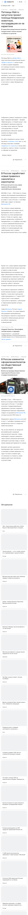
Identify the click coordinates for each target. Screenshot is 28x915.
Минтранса (8, 309)
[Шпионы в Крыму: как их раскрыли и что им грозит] (14, 621)
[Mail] (5, 2)
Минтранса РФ (5, 204)
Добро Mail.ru (17, 58)
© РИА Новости (15, 170)
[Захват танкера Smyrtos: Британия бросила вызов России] (14, 596)
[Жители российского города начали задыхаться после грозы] (14, 646)
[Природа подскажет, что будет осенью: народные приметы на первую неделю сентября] (14, 898)
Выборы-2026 (6, 5)
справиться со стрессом (9, 146)
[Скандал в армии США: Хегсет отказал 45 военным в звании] (14, 747)
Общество (21, 9)
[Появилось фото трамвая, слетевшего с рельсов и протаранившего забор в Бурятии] (14, 722)
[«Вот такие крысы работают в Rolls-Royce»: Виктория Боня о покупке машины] (14, 521)
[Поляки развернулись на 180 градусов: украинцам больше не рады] (14, 822)
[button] (14, 44)
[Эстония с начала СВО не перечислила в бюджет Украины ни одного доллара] (14, 772)
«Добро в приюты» (7, 62)
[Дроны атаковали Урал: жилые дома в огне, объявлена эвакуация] (14, 697)
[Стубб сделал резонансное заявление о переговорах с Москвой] (14, 848)
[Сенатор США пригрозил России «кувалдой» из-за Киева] (14, 873)
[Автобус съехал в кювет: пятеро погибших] (14, 672)
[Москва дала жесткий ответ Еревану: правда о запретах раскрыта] (14, 571)
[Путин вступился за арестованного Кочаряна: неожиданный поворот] (14, 797)
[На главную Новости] (10, 2)
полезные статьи (13, 141)
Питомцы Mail (12, 9)
